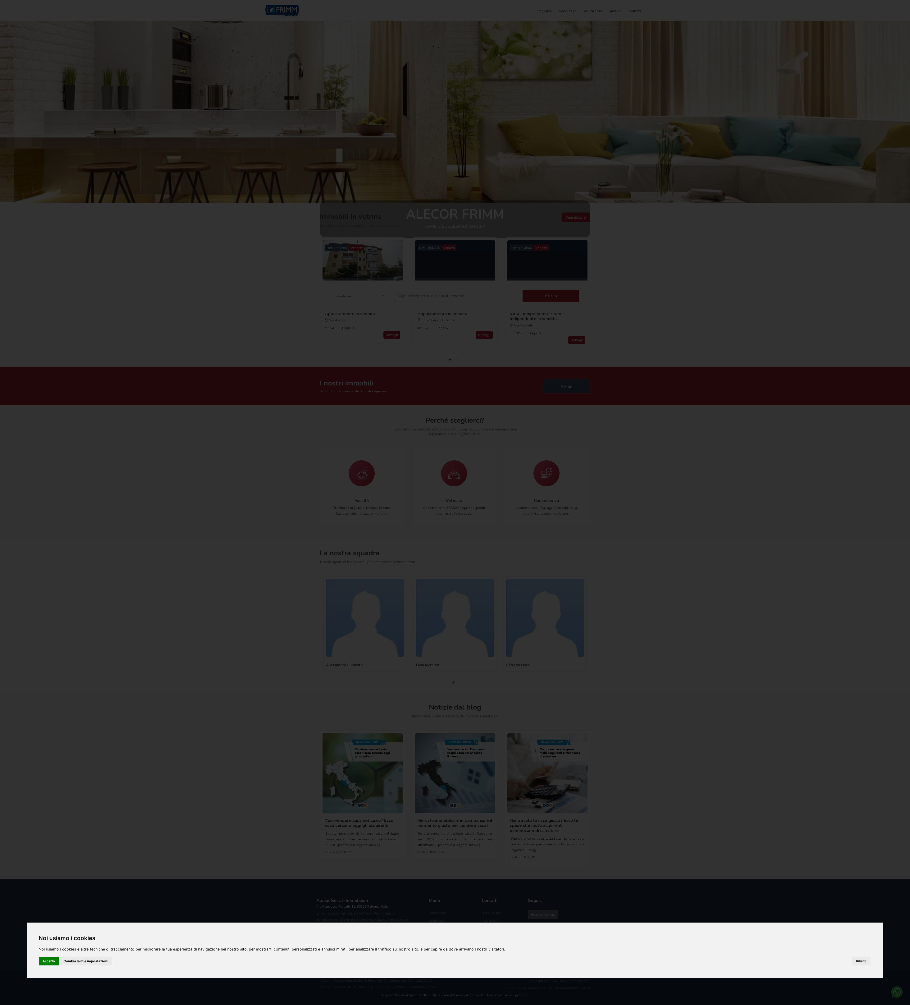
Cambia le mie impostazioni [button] (86, 961)
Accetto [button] (48, 961)
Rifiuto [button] (861, 961)
